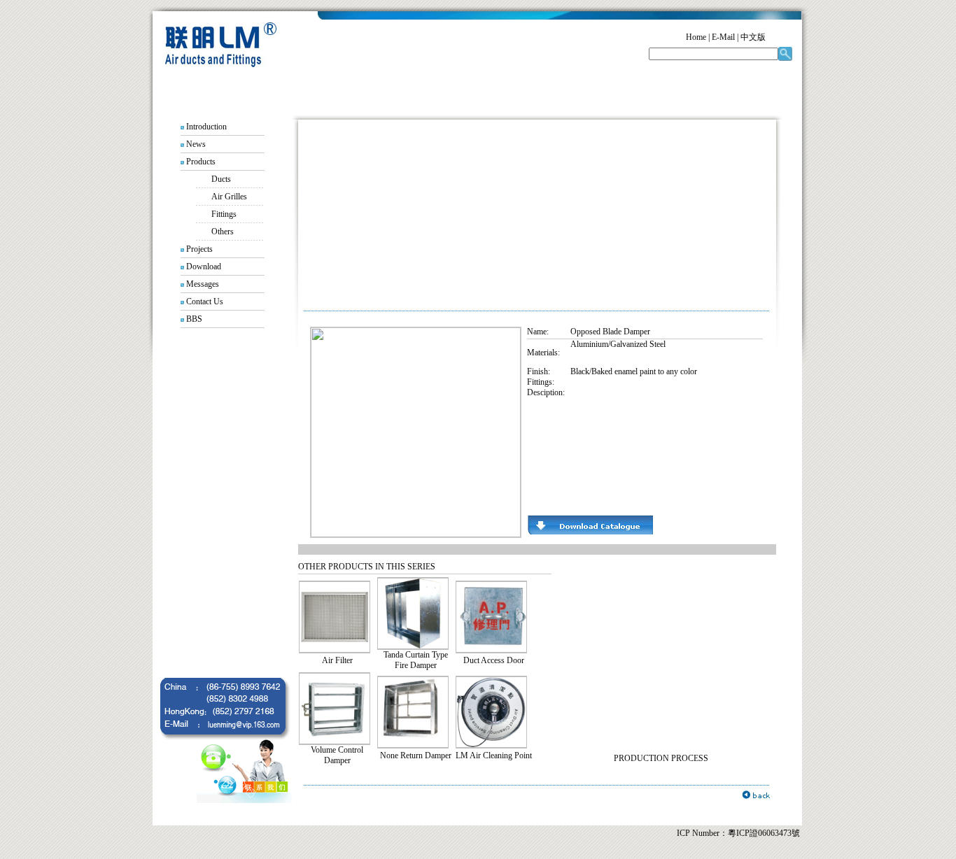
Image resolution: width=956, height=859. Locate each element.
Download (203, 266)
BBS (194, 319)
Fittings (224, 214)
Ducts (221, 179)
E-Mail (723, 37)
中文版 (753, 37)
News (196, 144)
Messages (202, 284)
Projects (199, 249)
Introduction (206, 127)
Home (696, 37)
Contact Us (204, 301)
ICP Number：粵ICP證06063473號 (738, 833)
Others (214, 231)
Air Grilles (229, 196)
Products (201, 161)
